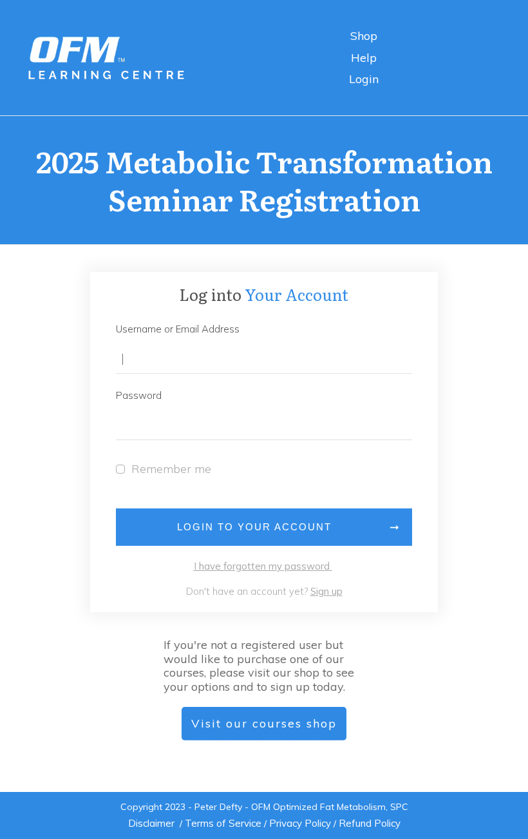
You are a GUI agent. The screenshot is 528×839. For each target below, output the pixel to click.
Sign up (326, 591)
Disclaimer (151, 823)
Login (364, 79)
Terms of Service (223, 823)
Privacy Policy (300, 823)
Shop (363, 35)
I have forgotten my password (263, 566)
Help (364, 57)
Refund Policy (370, 823)
